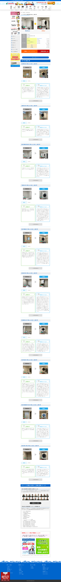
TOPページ (13, 36)
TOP (21, 12)
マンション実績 (21, 571)
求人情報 (32, 566)
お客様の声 (20, 570)
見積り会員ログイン (47, 0)
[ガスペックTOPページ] (10, 3)
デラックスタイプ (39, 38)
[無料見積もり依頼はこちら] (51, 4)
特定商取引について (45, 571)
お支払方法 (13, 42)
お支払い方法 (8, 570)
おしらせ (13, 38)
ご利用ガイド (8, 566)
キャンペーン (20, 566)
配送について (14, 47)
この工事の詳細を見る (35, 139)
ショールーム (44, 570)
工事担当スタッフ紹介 (45, 569)
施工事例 (24, 12)
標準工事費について (15, 40)
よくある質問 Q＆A (15, 51)
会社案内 (44, 566)
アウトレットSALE (14, 49)
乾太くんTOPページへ (35, 57)
